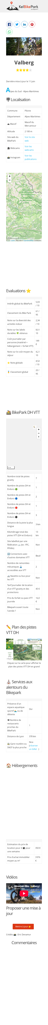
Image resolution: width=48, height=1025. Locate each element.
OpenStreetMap (28, 240)
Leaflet (13, 240)
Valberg (24, 62)
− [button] (9, 180)
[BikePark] (24, 204)
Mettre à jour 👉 (23, 926)
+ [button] (9, 176)
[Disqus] (24, 981)
